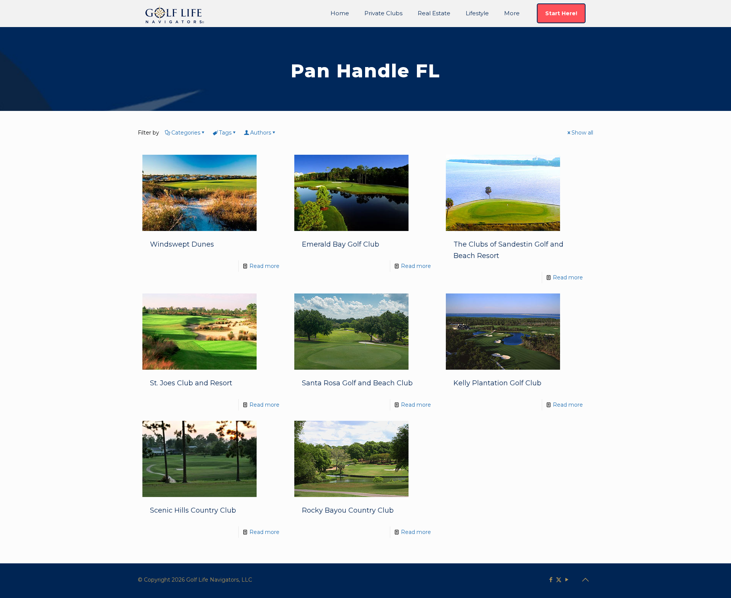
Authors (260, 132)
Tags (225, 132)
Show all (582, 132)
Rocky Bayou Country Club (348, 510)
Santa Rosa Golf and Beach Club (357, 383)
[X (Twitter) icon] (559, 579)
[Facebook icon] (551, 579)
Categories (185, 132)
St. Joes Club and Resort (191, 383)
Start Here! (561, 13)
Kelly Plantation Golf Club (497, 383)
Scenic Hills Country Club (193, 510)
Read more (264, 266)
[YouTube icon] (567, 579)
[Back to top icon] (585, 580)
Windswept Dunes (182, 244)
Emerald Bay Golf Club (340, 244)
